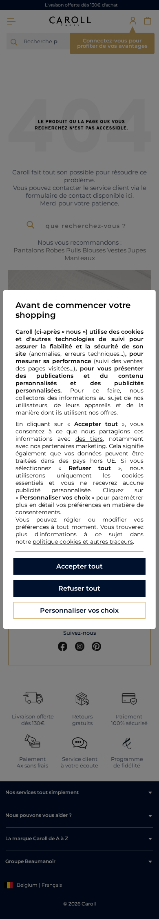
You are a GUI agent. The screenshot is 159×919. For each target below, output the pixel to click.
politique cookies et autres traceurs (83, 541)
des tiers (89, 438)
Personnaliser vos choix (79, 610)
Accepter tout (79, 566)
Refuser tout (79, 588)
